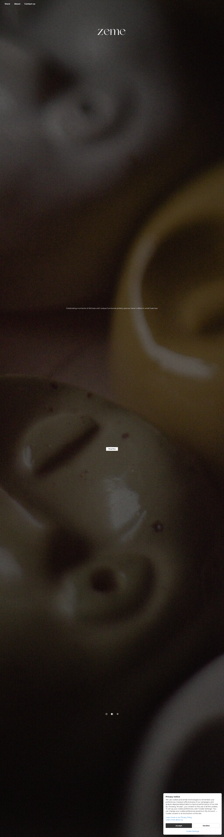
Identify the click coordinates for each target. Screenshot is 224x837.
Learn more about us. (174, 820)
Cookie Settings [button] (192, 831)
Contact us (29, 4)
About (17, 4)
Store (7, 4)
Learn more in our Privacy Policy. (179, 817)
